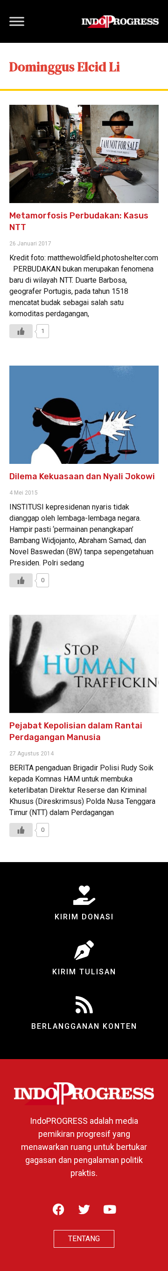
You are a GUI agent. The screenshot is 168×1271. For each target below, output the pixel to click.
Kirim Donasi (84, 916)
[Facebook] (58, 1209)
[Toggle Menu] (16, 21)
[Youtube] (109, 1209)
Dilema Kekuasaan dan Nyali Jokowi (82, 476)
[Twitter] (84, 1209)
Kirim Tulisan (84, 971)
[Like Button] (21, 331)
